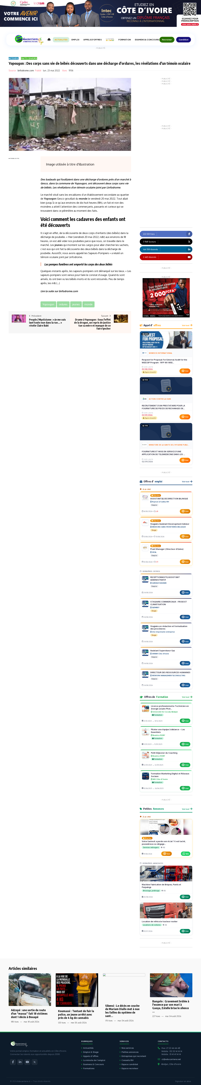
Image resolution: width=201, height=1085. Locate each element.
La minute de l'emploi (94, 1060)
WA (187, 854)
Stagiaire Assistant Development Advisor (169, 524)
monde (83, 198)
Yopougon (80, 183)
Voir (186, 371)
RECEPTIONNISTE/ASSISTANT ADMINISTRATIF (165, 578)
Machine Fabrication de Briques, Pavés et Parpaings (161, 885)
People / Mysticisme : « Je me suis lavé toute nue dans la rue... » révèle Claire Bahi (47, 322)
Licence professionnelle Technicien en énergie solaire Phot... (170, 707)
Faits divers (29, 58)
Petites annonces (130, 1052)
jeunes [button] (76, 304)
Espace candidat (130, 1064)
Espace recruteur (130, 1068)
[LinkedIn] (20, 1062)
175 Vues (108, 1020)
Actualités (88, 1048)
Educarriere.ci (23, 1081)
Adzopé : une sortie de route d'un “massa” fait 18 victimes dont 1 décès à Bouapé (29, 1013)
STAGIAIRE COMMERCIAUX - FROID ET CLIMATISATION (168, 603)
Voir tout (185, 325)
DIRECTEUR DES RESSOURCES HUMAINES (170, 672)
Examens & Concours (93, 1064)
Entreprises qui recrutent (134, 1056)
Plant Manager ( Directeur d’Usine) (166, 549)
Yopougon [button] (48, 304)
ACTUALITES (61, 39)
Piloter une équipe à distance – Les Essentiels (168, 730)
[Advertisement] (21, 207)
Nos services (128, 1048)
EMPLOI (75, 39)
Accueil (14, 58)
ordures (103, 179)
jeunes (59, 245)
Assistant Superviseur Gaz (162, 650)
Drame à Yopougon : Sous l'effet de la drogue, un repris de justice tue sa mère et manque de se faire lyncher (92, 324)
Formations (88, 1068)
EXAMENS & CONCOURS (147, 39)
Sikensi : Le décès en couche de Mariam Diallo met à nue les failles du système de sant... (122, 1011)
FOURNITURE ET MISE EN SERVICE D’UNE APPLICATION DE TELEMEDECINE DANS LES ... (163, 453)
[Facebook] (13, 1062)
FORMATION (124, 39)
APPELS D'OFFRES (92, 39)
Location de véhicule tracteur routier (159, 921)
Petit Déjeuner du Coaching (164, 753)
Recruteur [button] (167, 39)
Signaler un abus (183, 1081)
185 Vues (15, 1022)
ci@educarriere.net (171, 1059)
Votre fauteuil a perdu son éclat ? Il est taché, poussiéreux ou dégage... (164, 842)
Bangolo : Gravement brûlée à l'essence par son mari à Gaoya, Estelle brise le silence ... (170, 1006)
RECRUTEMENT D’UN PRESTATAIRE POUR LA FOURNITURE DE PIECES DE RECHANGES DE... (163, 407)
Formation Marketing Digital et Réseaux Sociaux (170, 774)
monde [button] (88, 304)
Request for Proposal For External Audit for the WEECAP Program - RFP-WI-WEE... (164, 361)
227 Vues (156, 1016)
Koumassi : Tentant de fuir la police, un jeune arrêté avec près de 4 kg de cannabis (76, 1014)
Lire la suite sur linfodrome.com (59, 291)
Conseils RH (127, 1060)
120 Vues (62, 1023)
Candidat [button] (184, 39)
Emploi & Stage (90, 1052)
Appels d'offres (90, 1056)
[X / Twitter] (34, 1062)
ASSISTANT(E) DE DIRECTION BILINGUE (169, 498)
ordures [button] (63, 304)
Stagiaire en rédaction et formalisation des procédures (168, 627)
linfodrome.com (26, 70)
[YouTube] (27, 1062)
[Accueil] (49, 39)
